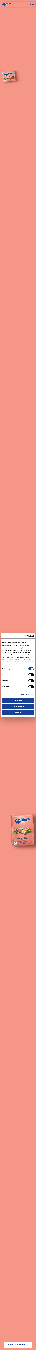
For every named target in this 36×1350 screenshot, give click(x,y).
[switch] (31, 674)
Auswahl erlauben (18, 706)
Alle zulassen (18, 700)
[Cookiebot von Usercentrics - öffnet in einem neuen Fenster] (25, 636)
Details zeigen (25, 694)
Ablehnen (18, 712)
